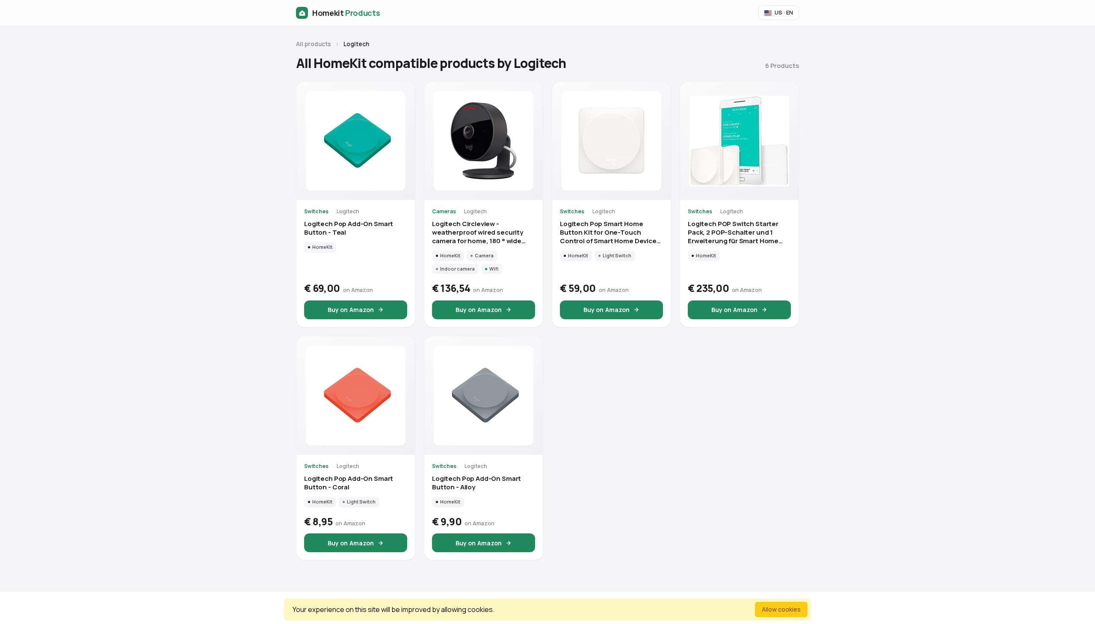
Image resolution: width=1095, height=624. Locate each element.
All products (313, 44)
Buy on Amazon (351, 310)
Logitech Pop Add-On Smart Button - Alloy (476, 483)
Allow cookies (781, 609)
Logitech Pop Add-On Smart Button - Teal (348, 228)
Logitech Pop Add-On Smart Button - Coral (348, 483)
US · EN (784, 12)
